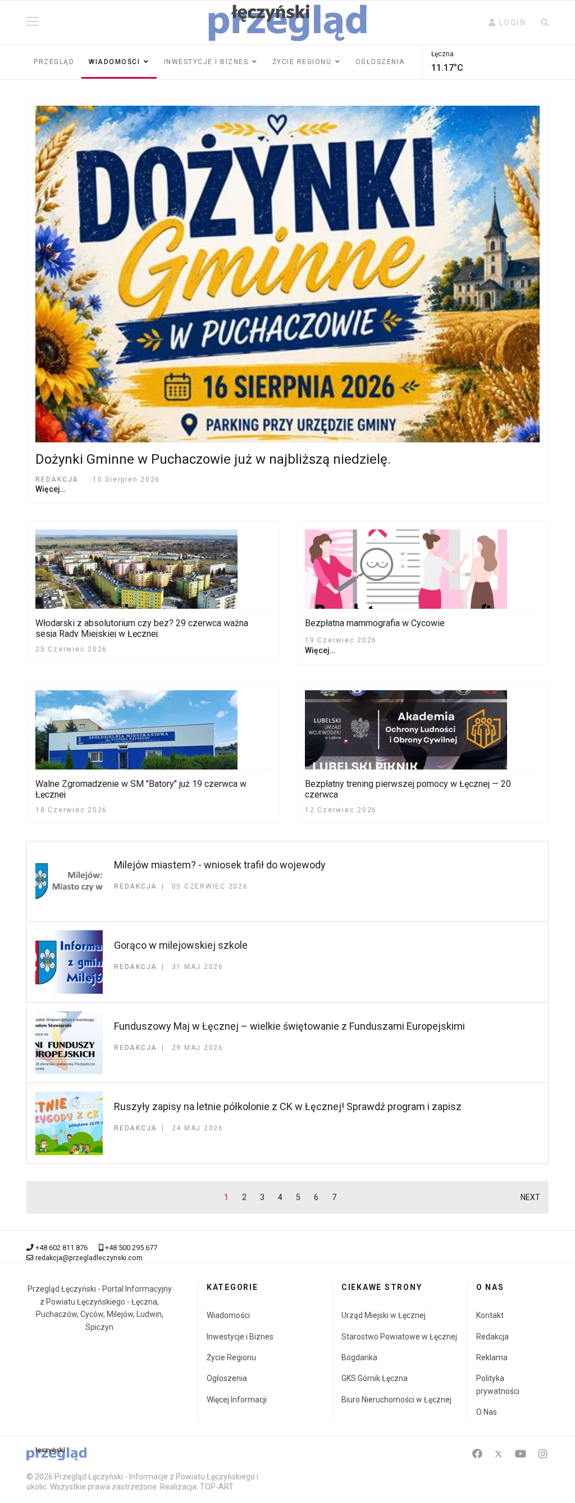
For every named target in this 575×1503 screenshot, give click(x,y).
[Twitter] (499, 1454)
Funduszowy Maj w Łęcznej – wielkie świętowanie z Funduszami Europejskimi (289, 1026)
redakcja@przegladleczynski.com (89, 1257)
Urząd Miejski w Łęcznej (383, 1315)
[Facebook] (477, 1454)
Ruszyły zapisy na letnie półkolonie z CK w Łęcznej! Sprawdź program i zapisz (288, 1106)
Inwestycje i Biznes (206, 62)
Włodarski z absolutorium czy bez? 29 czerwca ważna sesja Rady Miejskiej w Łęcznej (141, 628)
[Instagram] (543, 1454)
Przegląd (54, 62)
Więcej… (50, 489)
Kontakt (490, 1315)
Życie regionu (302, 62)
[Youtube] (520, 1454)
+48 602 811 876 (61, 1247)
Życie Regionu (231, 1357)
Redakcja (492, 1336)
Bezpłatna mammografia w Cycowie (375, 623)
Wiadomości (114, 62)
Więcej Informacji (237, 1399)
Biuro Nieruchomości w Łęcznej (396, 1399)
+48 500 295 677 (131, 1247)
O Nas (486, 1411)
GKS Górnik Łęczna (374, 1378)
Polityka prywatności (497, 1384)
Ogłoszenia (380, 62)
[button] (508, 22)
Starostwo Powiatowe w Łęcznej (399, 1336)
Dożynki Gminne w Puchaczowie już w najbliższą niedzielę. (213, 459)
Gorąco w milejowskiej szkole (181, 945)
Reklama (492, 1357)
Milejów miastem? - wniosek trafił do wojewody (220, 865)
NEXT (530, 1197)
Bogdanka (359, 1357)
